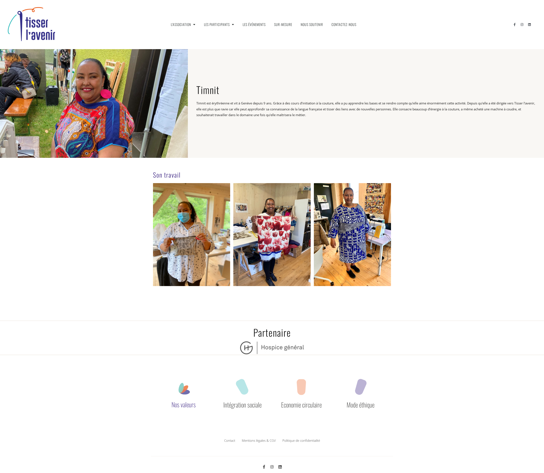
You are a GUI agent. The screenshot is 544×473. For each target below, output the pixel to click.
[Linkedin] (529, 24)
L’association (181, 24)
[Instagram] (522, 24)
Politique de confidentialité (301, 440)
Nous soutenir (312, 24)
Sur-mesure (283, 24)
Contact (229, 440)
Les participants (217, 24)
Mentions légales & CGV (259, 440)
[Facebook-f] (514, 24)
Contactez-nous (344, 24)
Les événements (254, 24)
